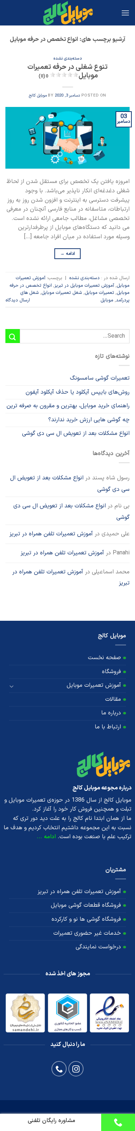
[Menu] (125, 13)
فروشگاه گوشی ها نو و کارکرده (86, 919)
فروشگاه (111, 671)
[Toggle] (12, 685)
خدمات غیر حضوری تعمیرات (87, 933)
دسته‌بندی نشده (67, 59)
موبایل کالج (38, 96)
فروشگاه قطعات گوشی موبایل (86, 905)
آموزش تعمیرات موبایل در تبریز (84, 285)
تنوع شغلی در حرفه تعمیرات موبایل (67, 71)
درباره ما (111, 713)
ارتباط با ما (108, 727)
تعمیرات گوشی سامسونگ (100, 378)
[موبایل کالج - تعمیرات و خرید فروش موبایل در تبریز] (67, 12)
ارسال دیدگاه (17, 300)
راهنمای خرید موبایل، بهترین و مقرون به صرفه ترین (68, 406)
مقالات (113, 699)
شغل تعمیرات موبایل (61, 292)
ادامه (67, 253)
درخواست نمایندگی (98, 947)
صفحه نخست (104, 657)
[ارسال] (12, 336)
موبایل (106, 300)
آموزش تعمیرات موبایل (94, 685)
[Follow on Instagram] (76, 1068)
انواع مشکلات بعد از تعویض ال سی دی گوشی (76, 433)
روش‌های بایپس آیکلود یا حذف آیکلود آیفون (78, 392)
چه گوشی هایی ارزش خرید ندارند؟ (89, 420)
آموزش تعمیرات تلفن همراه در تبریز (51, 534)
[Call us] (59, 1068)
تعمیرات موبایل (99, 292)
